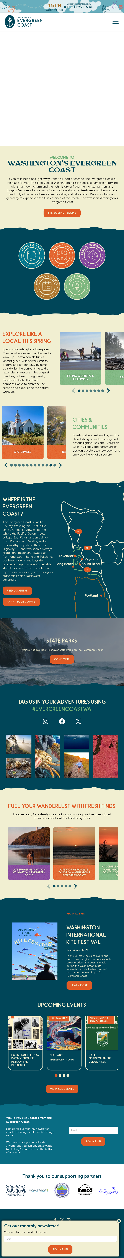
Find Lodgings (17, 590)
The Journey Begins (62, 212)
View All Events (62, 1089)
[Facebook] (55, 1220)
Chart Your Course (21, 601)
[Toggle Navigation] (115, 21)
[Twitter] (62, 1220)
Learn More (79, 985)
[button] (79, 390)
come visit (62, 659)
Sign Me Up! (93, 1141)
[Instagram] (68, 1220)
